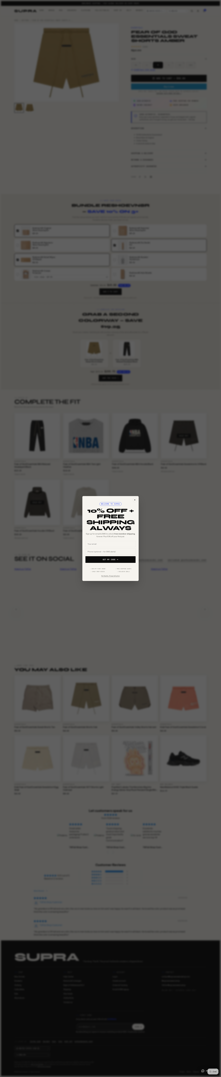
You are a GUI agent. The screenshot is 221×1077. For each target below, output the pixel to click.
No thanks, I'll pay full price (110, 576)
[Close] (134, 500)
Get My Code (109, 559)
